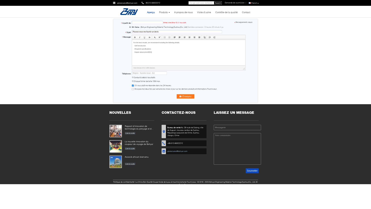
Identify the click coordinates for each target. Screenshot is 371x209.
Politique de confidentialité (123, 182)
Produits (163, 12)
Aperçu (151, 12)
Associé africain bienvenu (137, 157)
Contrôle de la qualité (226, 12)
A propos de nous (183, 12)
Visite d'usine (204, 12)
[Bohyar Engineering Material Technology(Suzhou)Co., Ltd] (129, 11)
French (254, 3)
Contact (246, 12)
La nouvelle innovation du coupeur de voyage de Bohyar (139, 142)
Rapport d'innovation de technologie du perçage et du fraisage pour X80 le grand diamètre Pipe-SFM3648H (139, 127)
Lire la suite (130, 133)
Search (218, 3)
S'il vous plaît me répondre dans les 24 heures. (152, 85)
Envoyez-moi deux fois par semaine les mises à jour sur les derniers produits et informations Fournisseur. (175, 89)
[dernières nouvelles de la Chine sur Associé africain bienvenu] (115, 162)
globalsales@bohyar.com (127, 3)
